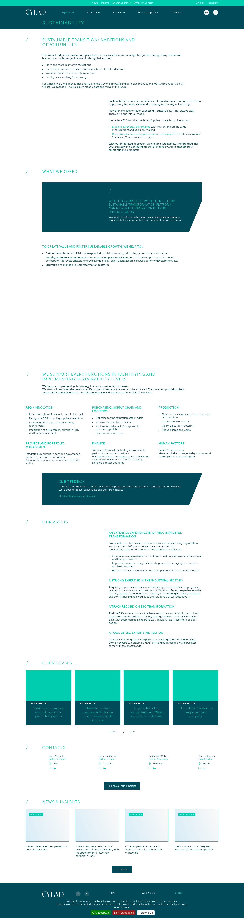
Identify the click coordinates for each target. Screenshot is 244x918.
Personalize (146, 912)
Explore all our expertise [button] (122, 785)
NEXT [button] (133, 732)
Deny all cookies (124, 912)
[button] (123, 731)
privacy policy (121, 907)
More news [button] (122, 869)
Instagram (213, 3)
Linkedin (200, 3)
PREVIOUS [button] (113, 732)
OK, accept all (100, 912)
